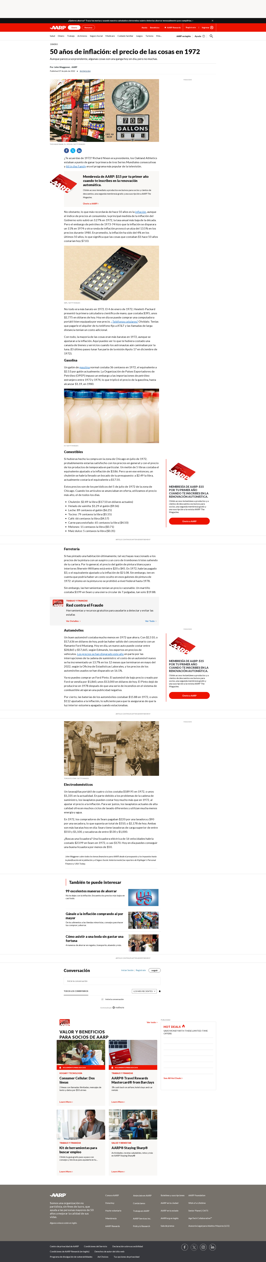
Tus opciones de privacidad (126, 1256)
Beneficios (154, 27)
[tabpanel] (196, 36)
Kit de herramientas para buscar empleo (78, 1150)
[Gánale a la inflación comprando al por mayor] (143, 920)
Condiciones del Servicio (95, 1246)
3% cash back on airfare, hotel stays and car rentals (132, 1088)
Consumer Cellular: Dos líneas (77, 1080)
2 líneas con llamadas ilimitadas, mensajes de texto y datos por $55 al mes (80, 1088)
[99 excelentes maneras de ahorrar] (143, 897)
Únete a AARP (90, 203)
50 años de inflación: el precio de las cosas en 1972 (125, 51)
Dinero (54, 44)
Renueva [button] (88, 27)
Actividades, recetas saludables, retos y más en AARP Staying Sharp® (132, 1154)
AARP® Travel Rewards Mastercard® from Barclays (133, 1080)
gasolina (84, 367)
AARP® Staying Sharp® (130, 1148)
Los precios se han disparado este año (100, 654)
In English (85, 71)
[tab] (76, 991)
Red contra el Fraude (84, 605)
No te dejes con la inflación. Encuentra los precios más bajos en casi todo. (95, 897)
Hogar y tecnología (70, 1073)
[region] (112, 990)
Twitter (73, 151)
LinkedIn (80, 151)
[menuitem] (52, 37)
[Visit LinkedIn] (212, 1247)
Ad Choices (103, 1256)
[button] (212, 20)
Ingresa (205, 27)
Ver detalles (72, 621)
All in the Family (76, 166)
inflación (140, 211)
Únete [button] (74, 27)
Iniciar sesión (127, 970)
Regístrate (191, 27)
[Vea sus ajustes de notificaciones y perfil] (159, 991)
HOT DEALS (172, 1026)
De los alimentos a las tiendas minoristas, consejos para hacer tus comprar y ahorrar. (94, 923)
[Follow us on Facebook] (184, 1247)
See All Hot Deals (172, 1078)
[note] (104, 144)
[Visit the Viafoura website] (118, 1007)
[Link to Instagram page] (203, 1247)
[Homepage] (58, 27)
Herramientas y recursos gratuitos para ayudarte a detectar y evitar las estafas (109, 612)
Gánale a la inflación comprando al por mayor (94, 916)
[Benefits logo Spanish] (58, 605)
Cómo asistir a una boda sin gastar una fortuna (94, 938)
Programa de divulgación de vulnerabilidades (71, 1256)
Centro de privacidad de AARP (64, 1246)
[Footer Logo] (72, 1195)
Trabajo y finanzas (77, 601)
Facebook (67, 151)
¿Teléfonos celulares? (124, 321)
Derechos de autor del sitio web (109, 1251)
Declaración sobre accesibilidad (127, 1246)
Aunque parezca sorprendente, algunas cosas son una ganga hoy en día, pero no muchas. (104, 58)
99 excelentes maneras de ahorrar (91, 891)
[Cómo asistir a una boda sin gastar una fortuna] (143, 942)
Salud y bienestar (121, 1143)
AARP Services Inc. (142, 1218)
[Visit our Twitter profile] (194, 1247)
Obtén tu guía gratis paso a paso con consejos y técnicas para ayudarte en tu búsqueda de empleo (77, 1158)
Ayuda (144, 27)
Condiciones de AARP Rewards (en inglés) (69, 1251)
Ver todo (150, 621)
